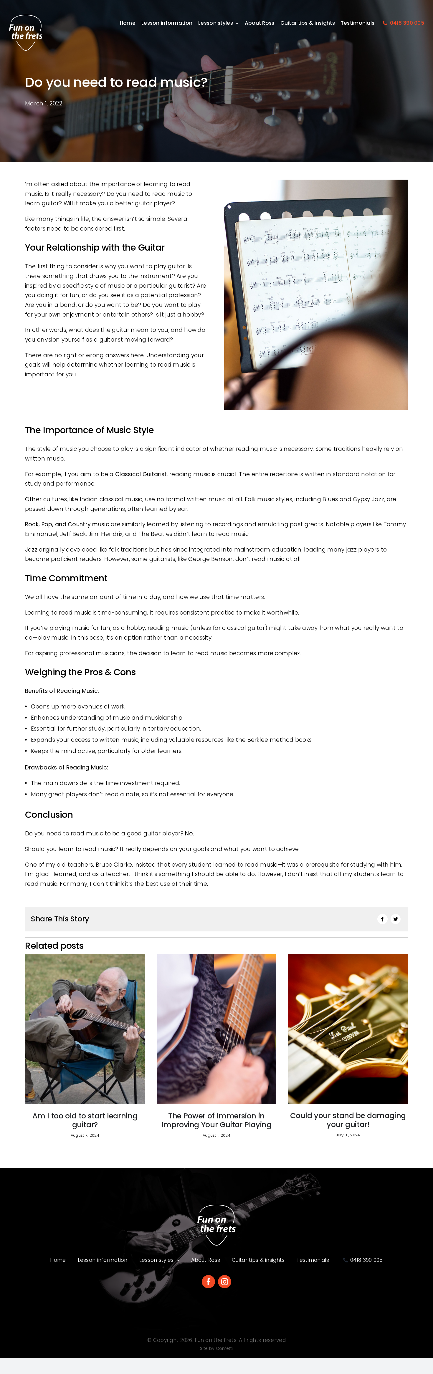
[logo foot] (216, 1207)
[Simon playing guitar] (217, 957)
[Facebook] (382, 919)
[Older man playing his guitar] (85, 957)
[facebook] (208, 1281)
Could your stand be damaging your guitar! (348, 1120)
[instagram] (224, 1281)
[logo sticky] (25, 17)
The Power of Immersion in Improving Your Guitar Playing (216, 1120)
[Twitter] (395, 919)
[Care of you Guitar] (348, 957)
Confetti (224, 1348)
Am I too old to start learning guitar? (84, 1120)
